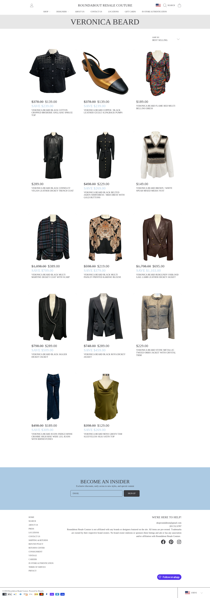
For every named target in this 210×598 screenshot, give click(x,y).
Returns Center (37, 548)
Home (31, 517)
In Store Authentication (41, 563)
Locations (34, 533)
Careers (33, 559)
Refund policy (36, 544)
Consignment (35, 552)
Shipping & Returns (38, 540)
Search (32, 521)
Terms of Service (37, 567)
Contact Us (34, 537)
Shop (46, 12)
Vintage (33, 556)
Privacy (33, 571)
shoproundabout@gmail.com (168, 523)
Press (31, 529)
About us (33, 525)
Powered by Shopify (36, 591)
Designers (61, 12)
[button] (169, 5)
